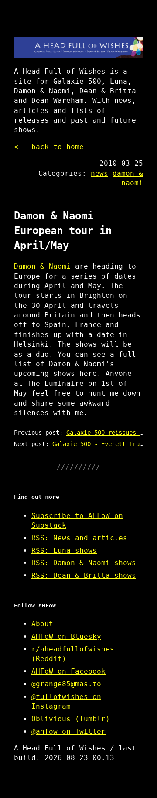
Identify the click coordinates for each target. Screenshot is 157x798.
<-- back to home (49, 147)
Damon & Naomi (42, 266)
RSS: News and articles (79, 538)
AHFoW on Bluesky (66, 636)
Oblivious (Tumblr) (70, 719)
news (99, 173)
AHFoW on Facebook (68, 671)
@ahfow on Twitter (68, 731)
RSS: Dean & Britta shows (83, 575)
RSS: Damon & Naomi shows (83, 563)
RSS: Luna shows (64, 550)
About (42, 624)
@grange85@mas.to (66, 684)
